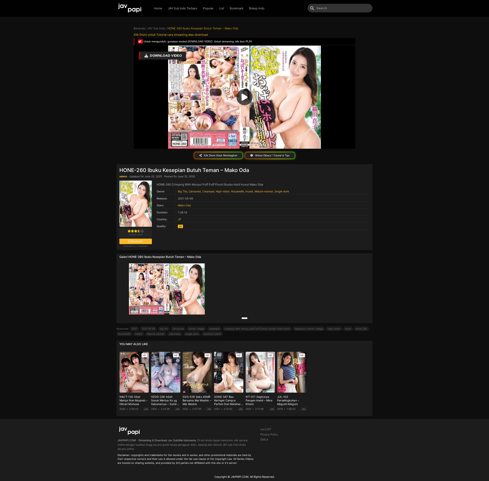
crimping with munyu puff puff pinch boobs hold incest (257, 328)
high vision (334, 328)
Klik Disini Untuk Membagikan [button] (220, 155)
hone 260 (361, 328)
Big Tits (182, 191)
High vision (222, 191)
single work (192, 333)
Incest (249, 191)
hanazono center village (309, 328)
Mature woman (264, 191)
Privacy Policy (269, 434)
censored (178, 328)
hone (348, 328)
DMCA (264, 439)
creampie (214, 328)
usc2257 (265, 429)
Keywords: (123, 328)
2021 (134, 328)
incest (138, 333)
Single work (282, 191)
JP (179, 219)
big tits (164, 328)
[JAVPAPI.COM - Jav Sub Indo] (132, 8)
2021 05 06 (148, 328)
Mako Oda (184, 205)
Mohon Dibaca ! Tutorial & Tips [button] (272, 155)
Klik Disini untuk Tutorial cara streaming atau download (171, 34)
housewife (124, 333)
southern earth (212, 333)
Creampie (208, 191)
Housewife (237, 191)
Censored (195, 191)
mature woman (155, 333)
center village (196, 328)
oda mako (175, 333)
